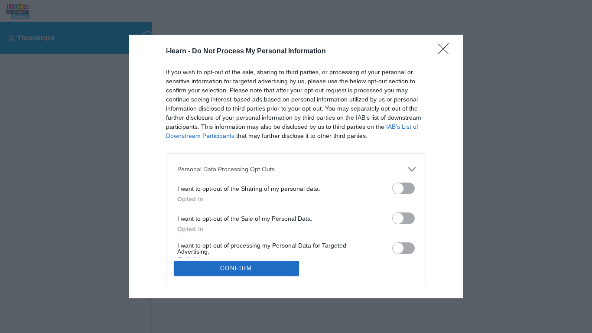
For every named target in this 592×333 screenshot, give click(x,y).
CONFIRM (236, 268)
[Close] (446, 51)
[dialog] (296, 166)
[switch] (403, 188)
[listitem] (296, 169)
